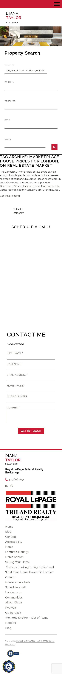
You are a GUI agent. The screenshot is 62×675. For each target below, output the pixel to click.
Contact (10, 536)
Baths (8, 139)
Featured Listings (17, 552)
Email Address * (17, 374)
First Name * (15, 353)
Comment (13, 407)
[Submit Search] (54, 147)
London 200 (13, 592)
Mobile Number (17, 396)
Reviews (11, 607)
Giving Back (13, 612)
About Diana (13, 602)
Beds (7, 120)
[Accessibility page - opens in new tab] (13, 655)
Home (9, 526)
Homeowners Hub (17, 582)
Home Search (14, 556)
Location (9, 65)
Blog (8, 531)
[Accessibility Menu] (9, 666)
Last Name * (14, 364)
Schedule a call (15, 587)
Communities (14, 597)
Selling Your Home (17, 562)
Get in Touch (31, 430)
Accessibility (13, 541)
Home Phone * (16, 385)
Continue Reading (10, 195)
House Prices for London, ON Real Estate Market (30, 163)
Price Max (10, 101)
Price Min (9, 82)
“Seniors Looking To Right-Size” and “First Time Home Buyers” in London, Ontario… (29, 572)
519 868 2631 (16, 479)
